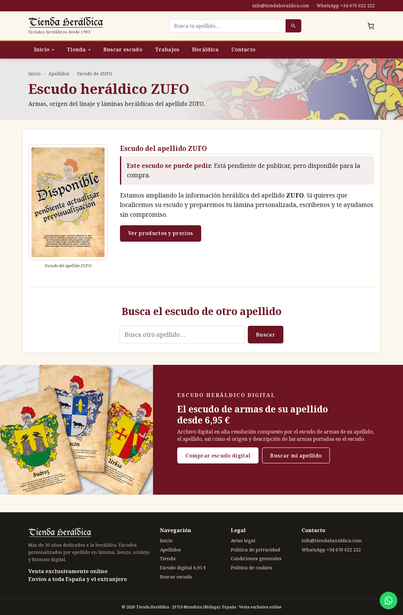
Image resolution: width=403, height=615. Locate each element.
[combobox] (227, 25)
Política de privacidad (255, 549)
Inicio (41, 49)
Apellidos (58, 74)
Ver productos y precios (160, 233)
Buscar (265, 334)
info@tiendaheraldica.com (280, 6)
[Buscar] (293, 25)
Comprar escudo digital (217, 455)
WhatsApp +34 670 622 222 (346, 6)
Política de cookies (251, 567)
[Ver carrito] (371, 26)
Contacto (243, 49)
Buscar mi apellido (296, 455)
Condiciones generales (256, 558)
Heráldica (205, 49)
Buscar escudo (122, 49)
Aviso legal (243, 540)
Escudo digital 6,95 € (183, 567)
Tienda (76, 49)
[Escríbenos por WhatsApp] (388, 600)
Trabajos (167, 49)
